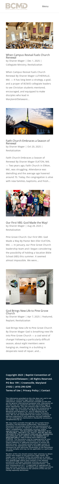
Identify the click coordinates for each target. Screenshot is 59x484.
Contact (45, 390)
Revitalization (35, 64)
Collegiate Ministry (16, 64)
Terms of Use (13, 390)
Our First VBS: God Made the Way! (27, 222)
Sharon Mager (17, 60)
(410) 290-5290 (23, 386)
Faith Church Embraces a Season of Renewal (27, 142)
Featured (47, 316)
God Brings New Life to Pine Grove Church (27, 312)
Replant (10, 320)
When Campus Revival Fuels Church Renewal (28, 56)
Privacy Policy (31, 390)
